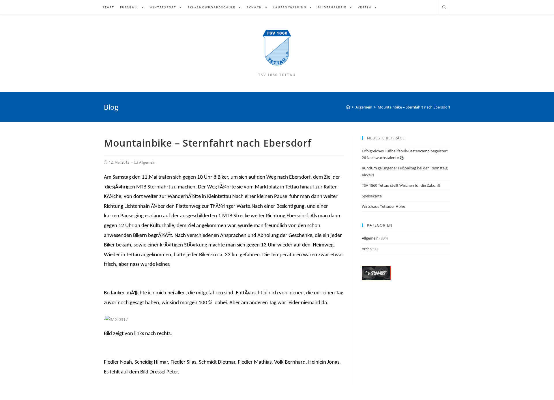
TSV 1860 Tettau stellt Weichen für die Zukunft (401, 185)
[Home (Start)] (348, 107)
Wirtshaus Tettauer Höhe (383, 206)
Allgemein (147, 162)
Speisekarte (372, 196)
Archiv (367, 248)
